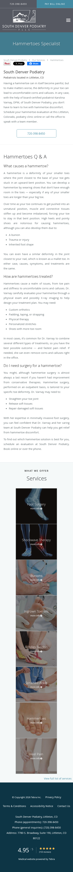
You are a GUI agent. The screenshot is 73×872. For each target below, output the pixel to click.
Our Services (38, 60)
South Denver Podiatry (15, 60)
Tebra (52, 859)
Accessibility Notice (41, 806)
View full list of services (58, 778)
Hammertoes (56, 60)
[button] (36, 133)
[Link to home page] (32, 20)
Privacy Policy (53, 797)
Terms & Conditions (14, 806)
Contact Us (63, 806)
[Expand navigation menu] (68, 20)
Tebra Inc (36, 797)
